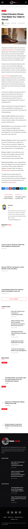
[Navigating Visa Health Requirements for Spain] (5, 343)
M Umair (7, 23)
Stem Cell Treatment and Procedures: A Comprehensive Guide (17, 313)
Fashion (4, 10)
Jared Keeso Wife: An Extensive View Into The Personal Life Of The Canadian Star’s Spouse (15, 379)
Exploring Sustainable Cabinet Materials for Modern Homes (18, 333)
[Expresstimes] (14, 2)
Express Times (8, 523)
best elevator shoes (11, 182)
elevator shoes (5, 170)
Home (2, 6)
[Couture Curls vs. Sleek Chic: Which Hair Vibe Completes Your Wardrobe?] (14, 236)
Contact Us (14, 519)
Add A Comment (14, 299)
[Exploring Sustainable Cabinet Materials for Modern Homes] (5, 333)
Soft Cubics (5, 524)
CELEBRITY (4, 362)
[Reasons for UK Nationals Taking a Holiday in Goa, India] (14, 393)
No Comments (22, 23)
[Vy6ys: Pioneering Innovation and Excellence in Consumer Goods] (5, 499)
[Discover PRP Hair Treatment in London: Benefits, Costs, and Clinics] (14, 258)
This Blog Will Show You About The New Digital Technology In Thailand (17, 489)
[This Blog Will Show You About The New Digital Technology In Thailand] (5, 489)
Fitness (3, 386)
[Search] (26, 2)
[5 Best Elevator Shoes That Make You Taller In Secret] (14, 36)
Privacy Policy (19, 517)
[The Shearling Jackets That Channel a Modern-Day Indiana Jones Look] (14, 281)
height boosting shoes (8, 49)
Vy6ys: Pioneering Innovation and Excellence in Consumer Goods (18, 498)
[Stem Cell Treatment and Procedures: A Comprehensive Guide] (5, 313)
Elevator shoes (5, 76)
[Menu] (2, 2)
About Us (10, 517)
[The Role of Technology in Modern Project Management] (5, 351)
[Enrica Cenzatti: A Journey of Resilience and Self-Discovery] (14, 415)
